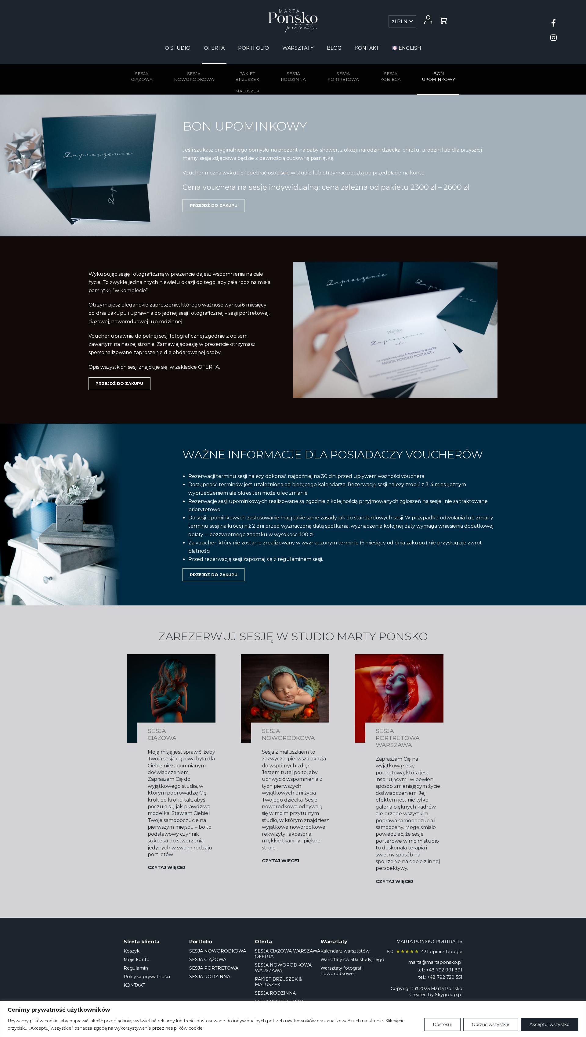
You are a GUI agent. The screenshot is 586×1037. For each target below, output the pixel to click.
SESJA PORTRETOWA (213, 968)
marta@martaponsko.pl (435, 962)
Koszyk (131, 951)
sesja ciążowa (142, 76)
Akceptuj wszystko (550, 1024)
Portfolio (253, 48)
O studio (177, 48)
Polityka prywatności (147, 976)
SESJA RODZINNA (209, 976)
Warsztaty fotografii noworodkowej (342, 970)
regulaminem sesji (300, 559)
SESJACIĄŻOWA (162, 734)
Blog (334, 48)
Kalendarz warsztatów (345, 951)
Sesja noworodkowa (194, 76)
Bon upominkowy (438, 76)
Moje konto (137, 959)
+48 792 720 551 (444, 977)
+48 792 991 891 (444, 970)
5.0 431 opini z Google (424, 951)
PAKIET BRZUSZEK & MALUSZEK (278, 981)
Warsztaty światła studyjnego (352, 959)
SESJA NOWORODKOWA (217, 951)
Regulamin (136, 968)
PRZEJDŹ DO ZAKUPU (213, 205)
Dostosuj (442, 1024)
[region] (293, 1019)
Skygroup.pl (448, 994)
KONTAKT (367, 48)
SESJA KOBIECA (390, 76)
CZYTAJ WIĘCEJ (166, 867)
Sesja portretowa (343, 76)
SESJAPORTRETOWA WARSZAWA (398, 737)
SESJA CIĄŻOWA (207, 959)
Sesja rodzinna (293, 76)
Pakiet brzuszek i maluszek (247, 82)
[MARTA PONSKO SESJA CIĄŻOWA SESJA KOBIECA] (293, 21)
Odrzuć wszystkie (490, 1024)
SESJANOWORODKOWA (288, 734)
